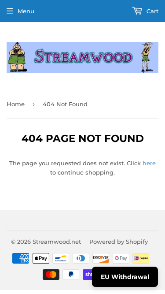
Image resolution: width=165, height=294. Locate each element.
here (149, 163)
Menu (26, 11)
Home (16, 104)
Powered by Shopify (118, 241)
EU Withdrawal (125, 277)
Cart (151, 11)
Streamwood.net (57, 241)
